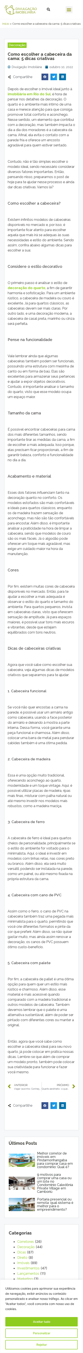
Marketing (25, 1279)
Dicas (21, 1252)
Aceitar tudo (41, 1321)
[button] (69, 9)
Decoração (26, 1247)
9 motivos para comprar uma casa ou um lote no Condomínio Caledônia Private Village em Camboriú (55, 1183)
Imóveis (23, 1263)
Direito (22, 1258)
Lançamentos (28, 1274)
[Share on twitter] (53, 77)
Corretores (25, 1242)
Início (5, 23)
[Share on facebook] (45, 77)
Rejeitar (41, 1344)
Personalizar (41, 1333)
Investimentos (28, 1268)
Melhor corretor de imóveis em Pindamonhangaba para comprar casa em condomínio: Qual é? (55, 1160)
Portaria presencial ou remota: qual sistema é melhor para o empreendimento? (55, 1204)
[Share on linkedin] (62, 77)
